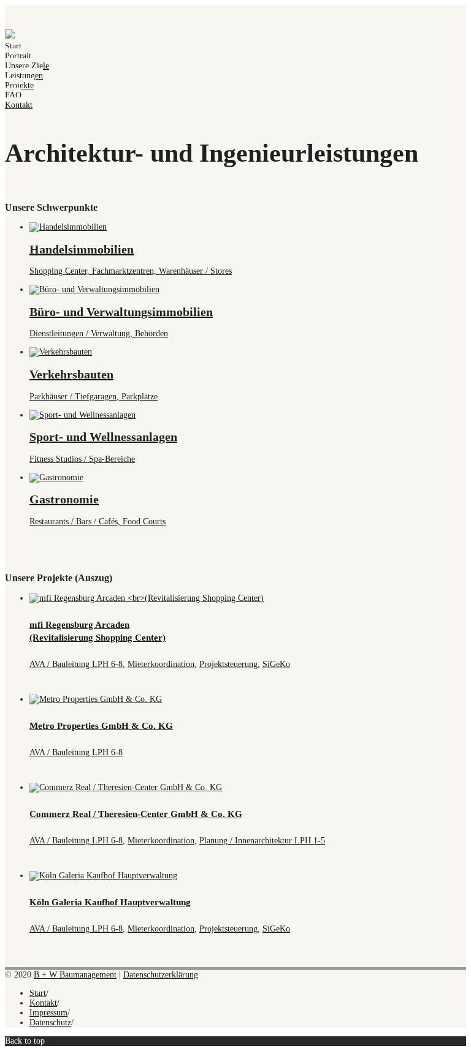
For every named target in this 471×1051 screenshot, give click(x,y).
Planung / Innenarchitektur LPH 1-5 (262, 840)
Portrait (18, 56)
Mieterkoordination (161, 664)
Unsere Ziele (27, 65)
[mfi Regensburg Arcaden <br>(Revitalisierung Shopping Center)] (146, 598)
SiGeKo (276, 664)
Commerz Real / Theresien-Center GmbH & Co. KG (135, 814)
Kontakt (19, 105)
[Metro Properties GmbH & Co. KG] (95, 699)
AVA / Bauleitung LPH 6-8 (76, 664)
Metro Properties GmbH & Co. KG (101, 726)
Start (13, 46)
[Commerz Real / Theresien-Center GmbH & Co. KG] (125, 787)
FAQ (13, 95)
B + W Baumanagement (75, 974)
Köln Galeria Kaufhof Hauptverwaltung (110, 902)
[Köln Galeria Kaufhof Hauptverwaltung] (103, 875)
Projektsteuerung (228, 664)
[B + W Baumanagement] (10, 36)
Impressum (48, 1012)
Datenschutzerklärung (160, 974)
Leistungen (24, 75)
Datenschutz (50, 1022)
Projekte (19, 85)
